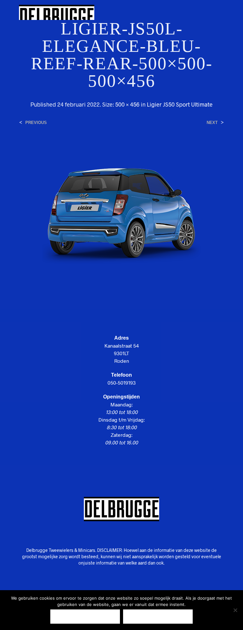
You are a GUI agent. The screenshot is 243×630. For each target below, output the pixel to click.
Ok (85, 617)
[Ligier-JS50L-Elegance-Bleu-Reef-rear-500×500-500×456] (121, 211)
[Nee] (235, 610)
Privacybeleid (158, 617)
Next (212, 122)
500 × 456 (127, 104)
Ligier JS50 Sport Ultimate (180, 104)
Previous (36, 122)
